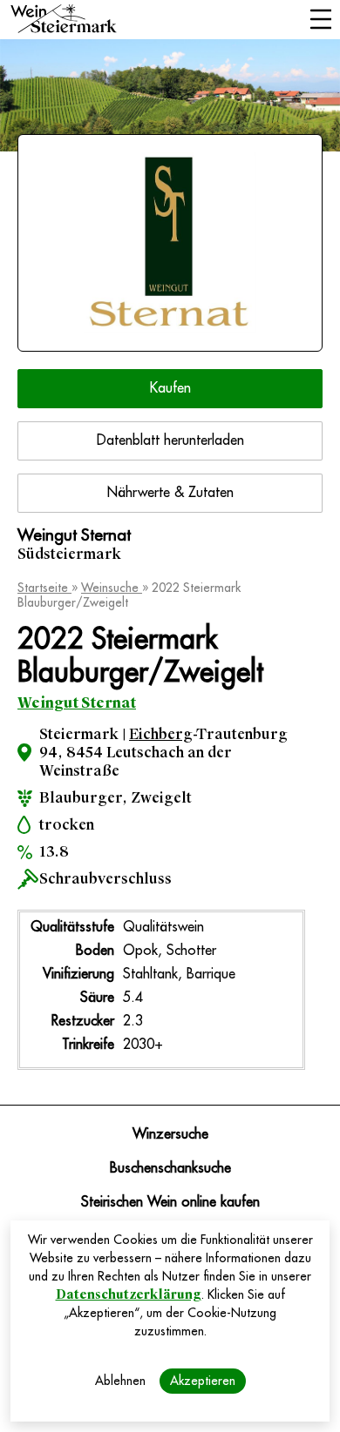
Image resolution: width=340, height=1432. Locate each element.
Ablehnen (120, 1381)
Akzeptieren (202, 1381)
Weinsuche (111, 588)
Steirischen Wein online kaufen (170, 1202)
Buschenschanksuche (170, 1168)
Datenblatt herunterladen (170, 440)
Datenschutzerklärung (128, 1294)
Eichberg (161, 734)
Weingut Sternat (76, 703)
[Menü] (320, 21)
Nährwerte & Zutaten (170, 493)
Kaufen (170, 388)
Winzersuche (170, 1134)
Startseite (44, 588)
